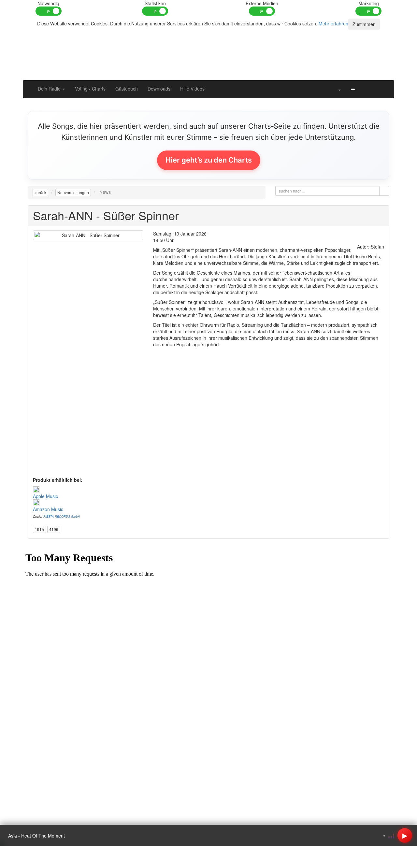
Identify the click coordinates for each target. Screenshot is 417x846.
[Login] (384, 85)
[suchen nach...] (384, 191)
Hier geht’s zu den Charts (208, 160)
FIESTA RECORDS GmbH (61, 516)
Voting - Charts (90, 88)
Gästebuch (126, 88)
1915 (39, 529)
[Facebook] (353, 88)
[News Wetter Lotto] (364, 85)
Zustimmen (364, 24)
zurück (40, 192)
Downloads (159, 88)
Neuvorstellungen (73, 192)
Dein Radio (50, 88)
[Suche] (328, 85)
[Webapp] (374, 85)
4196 (53, 529)
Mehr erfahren (333, 23)
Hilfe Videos (192, 88)
